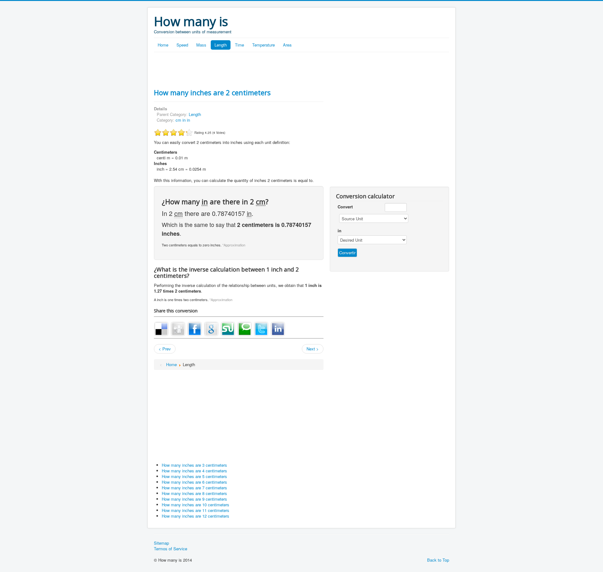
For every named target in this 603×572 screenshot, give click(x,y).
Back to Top (438, 560)
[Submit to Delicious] (161, 328)
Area (287, 45)
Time (239, 45)
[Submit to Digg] (178, 328)
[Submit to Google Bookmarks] (211, 328)
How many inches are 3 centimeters (194, 465)
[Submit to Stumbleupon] (228, 328)
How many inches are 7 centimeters (194, 488)
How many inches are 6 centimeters (194, 482)
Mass (201, 45)
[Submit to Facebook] (194, 328)
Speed (182, 45)
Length (221, 45)
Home (163, 45)
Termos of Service (170, 549)
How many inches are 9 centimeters (194, 499)
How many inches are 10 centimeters (195, 505)
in (339, 231)
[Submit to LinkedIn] (277, 328)
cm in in (183, 120)
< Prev (165, 349)
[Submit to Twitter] (261, 328)
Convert (345, 207)
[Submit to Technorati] (244, 328)
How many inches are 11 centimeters (195, 510)
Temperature (263, 45)
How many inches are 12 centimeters (195, 516)
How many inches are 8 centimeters (194, 493)
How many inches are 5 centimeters (194, 476)
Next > (313, 349)
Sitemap (161, 543)
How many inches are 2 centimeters (212, 92)
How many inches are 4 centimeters (194, 471)
